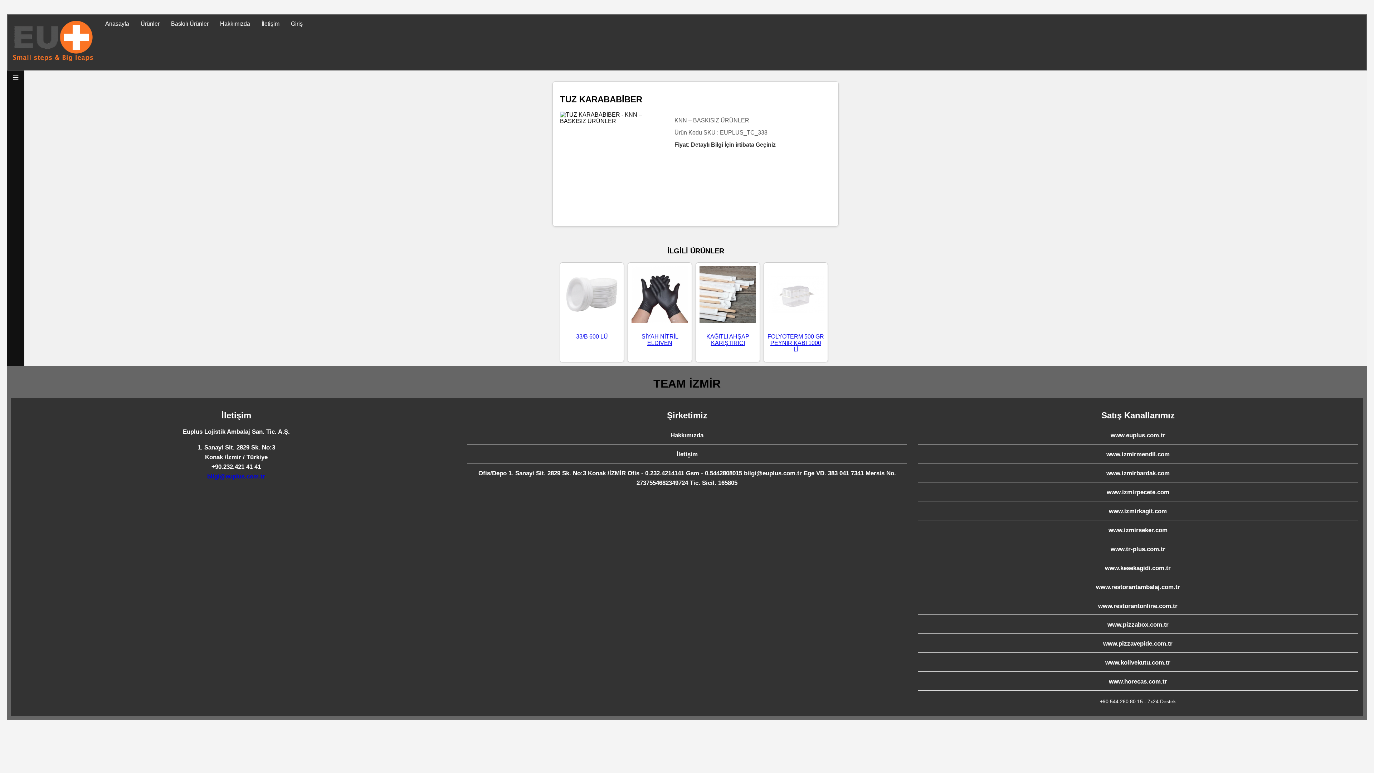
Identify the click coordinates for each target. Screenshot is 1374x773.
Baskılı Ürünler (190, 24)
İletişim (270, 24)
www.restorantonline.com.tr (1138, 606)
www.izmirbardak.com (1138, 473)
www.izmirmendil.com (1138, 454)
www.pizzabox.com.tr (1138, 624)
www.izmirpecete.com (1138, 492)
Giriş (297, 24)
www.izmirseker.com (1138, 530)
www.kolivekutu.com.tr (1137, 662)
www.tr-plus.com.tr (1138, 549)
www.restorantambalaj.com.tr (1138, 587)
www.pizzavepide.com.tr (1138, 643)
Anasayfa (117, 24)
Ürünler (150, 24)
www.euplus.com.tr (1138, 435)
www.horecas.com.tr (1138, 681)
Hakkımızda (235, 24)
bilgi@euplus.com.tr (236, 476)
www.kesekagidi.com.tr (1138, 568)
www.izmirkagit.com (1138, 511)
